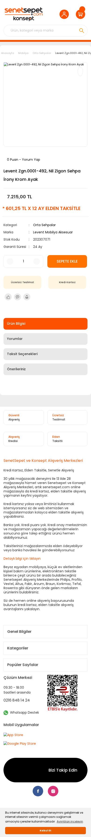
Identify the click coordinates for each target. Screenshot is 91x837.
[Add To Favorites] (80, 71)
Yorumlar (15, 338)
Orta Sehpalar (44, 225)
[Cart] (82, 14)
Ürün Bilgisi (16, 323)
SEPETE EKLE (67, 261)
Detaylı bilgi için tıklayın (22, 558)
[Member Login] (65, 14)
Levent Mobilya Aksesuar (53, 232)
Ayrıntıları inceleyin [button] (70, 821)
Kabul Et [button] (45, 830)
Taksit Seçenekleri (22, 354)
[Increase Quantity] (36, 261)
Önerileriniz (16, 369)
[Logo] (24, 14)
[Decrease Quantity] (10, 261)
